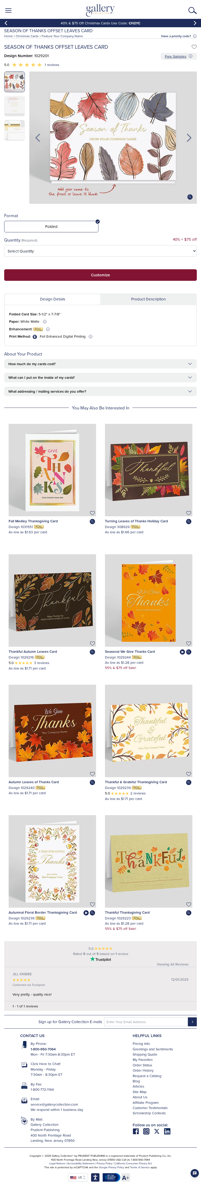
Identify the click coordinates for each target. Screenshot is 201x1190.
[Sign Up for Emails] (192, 1021)
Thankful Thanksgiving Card (127, 912)
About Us (140, 1096)
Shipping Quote (145, 1054)
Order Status (142, 1064)
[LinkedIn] (167, 1130)
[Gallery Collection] (100, 10)
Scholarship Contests (149, 1112)
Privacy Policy (104, 1163)
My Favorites (143, 1059)
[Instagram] (148, 1130)
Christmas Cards (27, 36)
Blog (136, 1080)
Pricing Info (141, 1043)
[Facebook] (138, 1130)
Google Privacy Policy (111, 1167)
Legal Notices (57, 1163)
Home (8, 36)
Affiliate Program (146, 1102)
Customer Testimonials (150, 1107)
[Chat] (195, 1173)
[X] (159, 1130)
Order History (143, 1070)
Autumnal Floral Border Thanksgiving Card (43, 912)
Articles (138, 1086)
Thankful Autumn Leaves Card (33, 651)
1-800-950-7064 (43, 1049)
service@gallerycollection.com (54, 1104)
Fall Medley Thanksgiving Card (33, 521)
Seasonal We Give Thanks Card (130, 651)
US (79, 1177)
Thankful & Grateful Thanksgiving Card (136, 782)
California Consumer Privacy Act (133, 1163)
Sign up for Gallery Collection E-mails (70, 1021)
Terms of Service (140, 1167)
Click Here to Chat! (45, 1063)
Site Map (140, 1091)
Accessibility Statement (80, 1163)
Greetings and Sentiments (153, 1048)
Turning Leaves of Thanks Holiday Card (136, 521)
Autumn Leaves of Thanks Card (34, 782)
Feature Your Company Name (62, 36)
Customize (100, 275)
